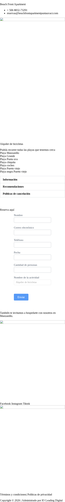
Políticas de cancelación (16, 193)
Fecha (17, 252)
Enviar (21, 297)
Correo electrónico (24, 227)
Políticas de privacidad (40, 494)
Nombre (18, 215)
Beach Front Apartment (13, 4)
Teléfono (18, 240)
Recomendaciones (13, 186)
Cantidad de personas (25, 265)
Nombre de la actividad (26, 277)
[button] (32, 84)
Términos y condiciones (13, 494)
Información (10, 179)
